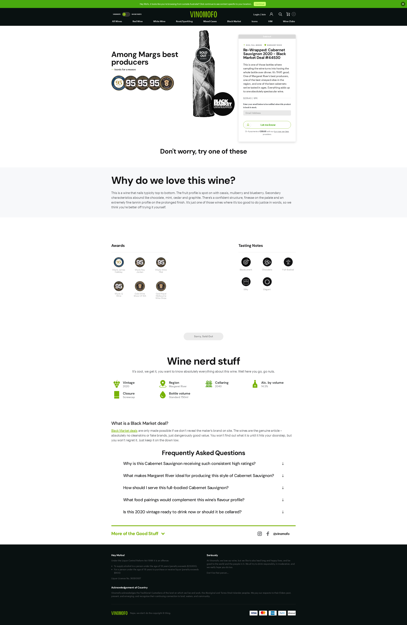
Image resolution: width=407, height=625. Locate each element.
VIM (270, 21)
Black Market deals (124, 430)
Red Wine (138, 21)
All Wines (117, 21)
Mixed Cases (210, 21)
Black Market (234, 21)
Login (256, 14)
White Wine (159, 21)
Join (263, 14)
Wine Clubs (289, 21)
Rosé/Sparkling (184, 21)
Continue (259, 4)
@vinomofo (281, 534)
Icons (255, 21)
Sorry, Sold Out (203, 336)
